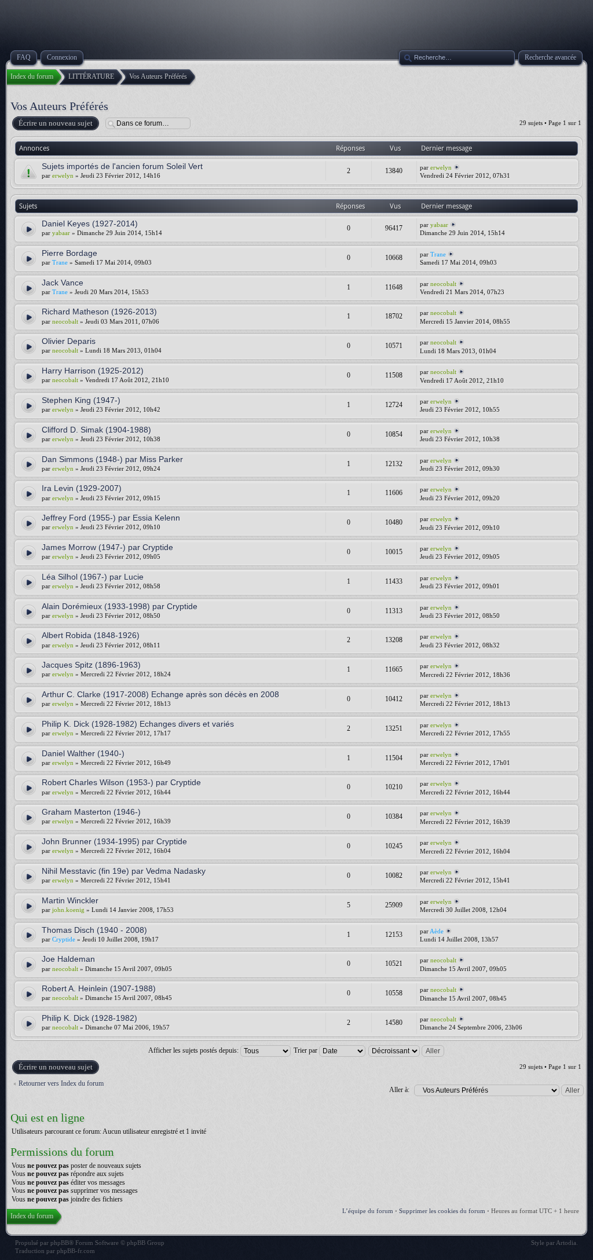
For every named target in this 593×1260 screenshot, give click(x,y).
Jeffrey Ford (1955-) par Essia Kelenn (111, 517)
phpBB (59, 1242)
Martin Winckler (70, 900)
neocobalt (443, 283)
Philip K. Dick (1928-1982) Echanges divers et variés (138, 723)
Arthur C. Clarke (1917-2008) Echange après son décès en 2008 (160, 694)
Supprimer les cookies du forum (442, 1210)
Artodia (566, 1242)
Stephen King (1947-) (81, 400)
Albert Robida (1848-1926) (91, 635)
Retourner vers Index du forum (61, 1083)
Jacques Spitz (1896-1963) (91, 664)
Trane (60, 262)
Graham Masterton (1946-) (91, 811)
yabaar (61, 232)
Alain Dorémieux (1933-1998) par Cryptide (119, 606)
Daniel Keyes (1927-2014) (90, 223)
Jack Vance (62, 282)
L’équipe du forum (367, 1210)
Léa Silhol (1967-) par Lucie (93, 576)
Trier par (306, 1050)
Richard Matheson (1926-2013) (99, 311)
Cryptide (63, 939)
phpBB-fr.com (76, 1250)
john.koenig (68, 909)
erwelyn (63, 175)
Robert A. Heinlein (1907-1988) (99, 988)
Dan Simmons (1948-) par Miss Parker (112, 459)
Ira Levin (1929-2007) (82, 488)
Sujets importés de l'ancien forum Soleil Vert (122, 166)
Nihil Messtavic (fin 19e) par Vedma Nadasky (124, 871)
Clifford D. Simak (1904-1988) (96, 429)
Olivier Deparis (69, 341)
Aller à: (399, 1090)
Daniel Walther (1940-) (83, 753)
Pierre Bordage (69, 253)
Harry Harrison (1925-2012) (93, 370)
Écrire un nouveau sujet (56, 123)
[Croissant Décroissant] (406, 1050)
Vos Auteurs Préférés (59, 106)
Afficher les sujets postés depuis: (194, 1050)
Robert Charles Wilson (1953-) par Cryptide (121, 782)
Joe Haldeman (68, 959)
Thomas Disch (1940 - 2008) (94, 930)
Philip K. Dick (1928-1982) (89, 1018)
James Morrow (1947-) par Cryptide (107, 547)
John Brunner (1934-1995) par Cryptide (114, 841)
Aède (437, 931)
